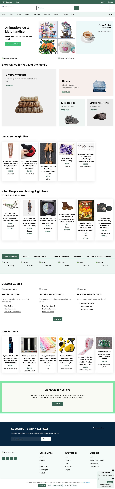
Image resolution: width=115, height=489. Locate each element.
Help (17, 2)
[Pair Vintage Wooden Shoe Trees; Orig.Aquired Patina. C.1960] (48, 161)
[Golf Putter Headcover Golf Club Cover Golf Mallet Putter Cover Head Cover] (29, 161)
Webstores (68, 466)
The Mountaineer (86, 306)
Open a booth (66, 397)
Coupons (65, 14)
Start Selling (57, 404)
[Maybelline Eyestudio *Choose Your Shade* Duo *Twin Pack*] (48, 219)
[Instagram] (15, 458)
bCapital (67, 470)
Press (67, 463)
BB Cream (10, 173)
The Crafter (8, 306)
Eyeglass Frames (85, 166)
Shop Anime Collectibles (14, 44)
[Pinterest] (11, 458)
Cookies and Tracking (97, 460)
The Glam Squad (48, 306)
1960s (48, 179)
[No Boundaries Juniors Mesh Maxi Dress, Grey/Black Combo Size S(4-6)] (29, 219)
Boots (67, 227)
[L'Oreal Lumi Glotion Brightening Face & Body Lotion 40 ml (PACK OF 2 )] (11, 161)
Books (85, 235)
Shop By (111, 14)
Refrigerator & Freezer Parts (104, 365)
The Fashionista (48, 312)
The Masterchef (10, 309)
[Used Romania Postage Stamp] (67, 161)
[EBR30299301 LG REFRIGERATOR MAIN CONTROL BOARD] (104, 354)
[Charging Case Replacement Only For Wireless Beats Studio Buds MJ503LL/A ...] (104, 219)
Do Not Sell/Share (70, 485)
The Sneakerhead (48, 309)
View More (57, 319)
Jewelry (56, 14)
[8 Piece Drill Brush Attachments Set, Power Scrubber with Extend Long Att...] (67, 354)
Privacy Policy (94, 463)
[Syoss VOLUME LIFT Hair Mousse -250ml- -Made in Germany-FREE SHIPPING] (11, 354)
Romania (67, 166)
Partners (67, 460)
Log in (103, 2)
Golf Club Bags (29, 173)
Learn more (86, 482)
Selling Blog (43, 466)
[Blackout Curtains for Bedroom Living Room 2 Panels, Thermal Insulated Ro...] (29, 354)
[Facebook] (3, 458)
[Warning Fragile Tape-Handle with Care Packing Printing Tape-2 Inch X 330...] (86, 354)
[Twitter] (7, 458)
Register (110, 2)
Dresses (29, 231)
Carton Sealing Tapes (85, 370)
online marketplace (47, 395)
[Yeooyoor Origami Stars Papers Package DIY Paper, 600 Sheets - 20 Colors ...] (48, 354)
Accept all (41, 485)
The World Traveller (87, 303)
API (40, 463)
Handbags (47, 14)
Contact (42, 473)
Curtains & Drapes (29, 370)
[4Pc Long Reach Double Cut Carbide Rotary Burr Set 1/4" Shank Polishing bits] (11, 219)
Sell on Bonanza (7, 2)
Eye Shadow (48, 228)
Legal (66, 457)
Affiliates (42, 460)
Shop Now (9, 85)
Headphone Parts (104, 233)
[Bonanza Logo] (8, 7)
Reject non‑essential (55, 485)
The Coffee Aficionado (12, 312)
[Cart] (111, 8)
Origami (48, 368)
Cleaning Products (66, 368)
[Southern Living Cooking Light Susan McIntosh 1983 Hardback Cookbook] (86, 219)
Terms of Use (94, 466)
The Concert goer (86, 309)
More (72, 14)
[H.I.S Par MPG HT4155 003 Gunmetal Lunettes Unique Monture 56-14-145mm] (86, 161)
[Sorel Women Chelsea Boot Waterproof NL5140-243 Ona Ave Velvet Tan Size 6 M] (67, 219)
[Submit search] (76, 8)
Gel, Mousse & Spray (10, 368)
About (41, 457)
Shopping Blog (44, 470)
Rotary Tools (10, 226)
